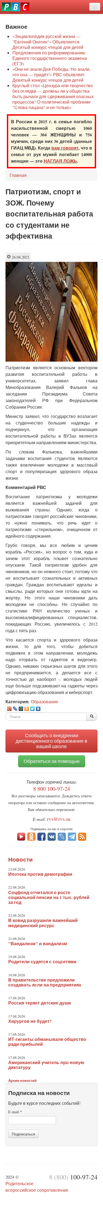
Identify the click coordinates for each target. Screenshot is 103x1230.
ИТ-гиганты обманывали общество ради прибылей (47, 1041)
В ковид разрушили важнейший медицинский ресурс (43, 922)
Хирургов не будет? (30, 1021)
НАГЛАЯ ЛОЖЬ (60, 161)
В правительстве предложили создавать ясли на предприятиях (44, 982)
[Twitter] (32, 708)
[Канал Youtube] (21, 836)
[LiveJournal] (15, 708)
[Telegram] (72, 836)
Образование (44, 701)
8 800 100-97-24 (51, 788)
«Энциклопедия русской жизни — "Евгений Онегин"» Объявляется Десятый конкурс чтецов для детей (47, 41)
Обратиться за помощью (52, 761)
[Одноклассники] (27, 708)
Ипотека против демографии (40, 874)
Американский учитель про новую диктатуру (46, 1064)
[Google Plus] (9, 708)
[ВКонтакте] (38, 708)
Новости (20, 859)
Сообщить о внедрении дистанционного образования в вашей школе (51, 740)
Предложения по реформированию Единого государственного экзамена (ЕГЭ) (49, 58)
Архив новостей (22, 1080)
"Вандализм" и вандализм (37, 944)
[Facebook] (41, 836)
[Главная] (15, 7)
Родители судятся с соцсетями (42, 962)
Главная (18, 175)
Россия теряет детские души (39, 1003)
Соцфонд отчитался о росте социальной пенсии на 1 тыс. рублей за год (49, 897)
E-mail (15, 1111)
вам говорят (65, 148)
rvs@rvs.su (59, 818)
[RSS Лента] (82, 836)
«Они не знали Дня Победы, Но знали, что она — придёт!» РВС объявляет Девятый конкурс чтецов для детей (51, 74)
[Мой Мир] (21, 708)
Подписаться (23, 1134)
